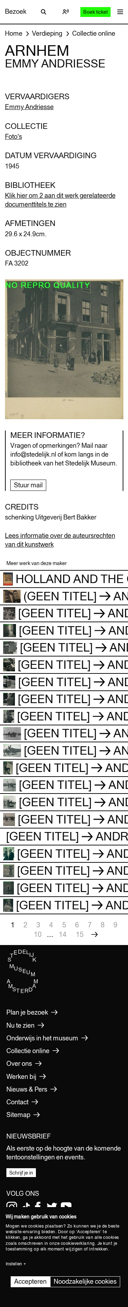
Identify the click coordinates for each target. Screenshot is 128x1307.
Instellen (14, 1263)
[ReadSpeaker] (66, 11)
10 (38, 934)
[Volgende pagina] (94, 934)
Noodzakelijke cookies (85, 1281)
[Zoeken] (44, 11)
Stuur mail (28, 485)
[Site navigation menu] (118, 12)
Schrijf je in (21, 1173)
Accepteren (30, 1281)
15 (80, 934)
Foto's (13, 136)
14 (62, 934)
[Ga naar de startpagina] (22, 991)
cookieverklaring (78, 1243)
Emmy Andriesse (29, 107)
